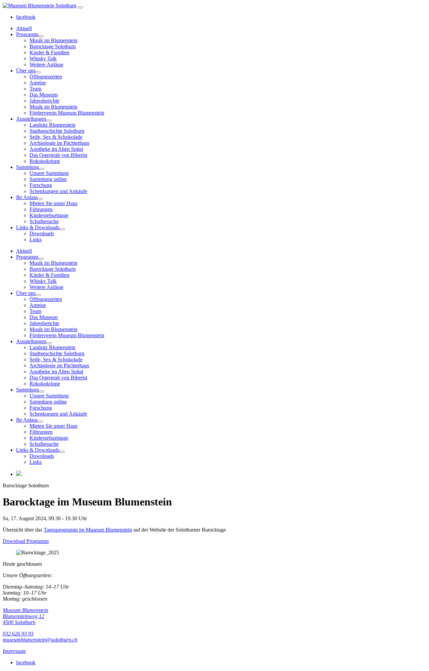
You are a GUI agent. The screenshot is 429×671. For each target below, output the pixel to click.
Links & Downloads (37, 227)
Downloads (41, 233)
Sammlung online (48, 179)
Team (35, 89)
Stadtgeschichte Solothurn (56, 131)
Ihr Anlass (27, 197)
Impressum (14, 651)
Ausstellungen (31, 119)
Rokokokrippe (44, 161)
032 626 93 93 (18, 633)
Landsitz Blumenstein (52, 125)
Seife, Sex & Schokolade (55, 137)
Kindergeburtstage (48, 215)
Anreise (37, 82)
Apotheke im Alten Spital (56, 149)
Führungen (41, 209)
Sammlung (27, 167)
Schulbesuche (44, 221)
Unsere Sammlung (49, 173)
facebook (26, 17)
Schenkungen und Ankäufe (58, 191)
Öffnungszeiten (45, 76)
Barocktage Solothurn (52, 46)
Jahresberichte (44, 101)
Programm (27, 34)
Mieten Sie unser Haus (53, 203)
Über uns (26, 70)
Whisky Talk (43, 58)
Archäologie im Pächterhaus (59, 143)
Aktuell (24, 28)
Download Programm (26, 541)
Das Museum (43, 95)
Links (35, 239)
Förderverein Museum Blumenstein (66, 113)
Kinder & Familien (49, 52)
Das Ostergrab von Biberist (58, 155)
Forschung (40, 185)
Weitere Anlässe (46, 64)
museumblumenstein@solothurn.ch (40, 640)
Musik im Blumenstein (53, 40)
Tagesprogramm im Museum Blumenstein (88, 530)
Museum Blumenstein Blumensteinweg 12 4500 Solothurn (25, 616)
